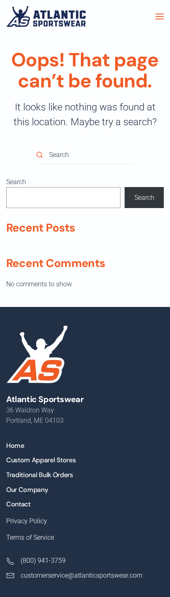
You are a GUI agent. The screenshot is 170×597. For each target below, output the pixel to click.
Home (15, 445)
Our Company (27, 489)
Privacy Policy (26, 521)
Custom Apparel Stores (41, 460)
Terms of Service (30, 537)
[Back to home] (46, 16)
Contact (18, 504)
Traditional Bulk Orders (39, 475)
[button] (160, 16)
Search (16, 182)
